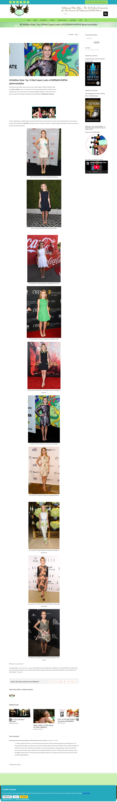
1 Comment (19, 672)
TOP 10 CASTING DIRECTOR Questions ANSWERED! (19, 720)
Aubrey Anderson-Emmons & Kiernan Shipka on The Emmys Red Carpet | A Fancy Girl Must (28, 739)
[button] (86, 20)
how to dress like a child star (18, 670)
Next (76, 34)
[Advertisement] (27, 41)
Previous (71, 34)
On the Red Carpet (47, 668)
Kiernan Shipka (55, 670)
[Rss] (93, 49)
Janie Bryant (44, 94)
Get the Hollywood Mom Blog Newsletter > (96, 2)
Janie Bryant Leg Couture (46, 670)
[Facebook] (85, 49)
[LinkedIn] (97, 49)
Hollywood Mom (14, 668)
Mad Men (62, 670)
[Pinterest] (95, 49)
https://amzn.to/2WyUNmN (92, 132)
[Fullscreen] (106, 172)
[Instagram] (90, 49)
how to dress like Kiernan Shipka (32, 670)
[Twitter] (88, 49)
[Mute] (103, 172)
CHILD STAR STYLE (38, 668)
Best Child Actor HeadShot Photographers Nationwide (67, 725)
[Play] (87, 172)
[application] (96, 167)
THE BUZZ (54, 668)
